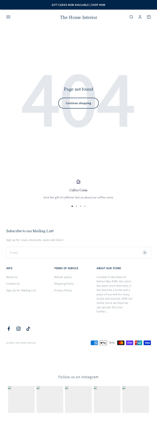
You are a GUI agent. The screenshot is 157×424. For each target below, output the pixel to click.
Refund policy (63, 277)
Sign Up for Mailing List (21, 290)
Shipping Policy (64, 283)
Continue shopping (78, 103)
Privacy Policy (63, 290)
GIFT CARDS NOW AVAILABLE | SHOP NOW (78, 5)
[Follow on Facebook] (8, 328)
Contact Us (13, 283)
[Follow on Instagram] (18, 328)
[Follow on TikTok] (28, 328)
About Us (12, 277)
